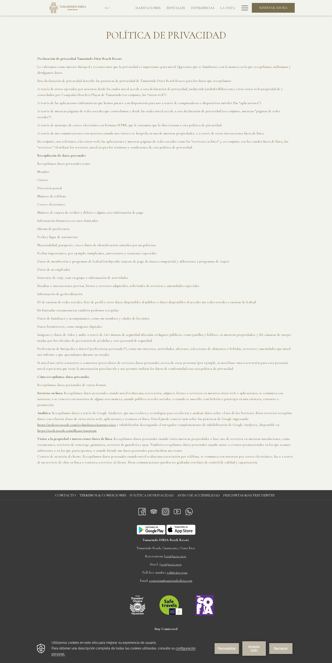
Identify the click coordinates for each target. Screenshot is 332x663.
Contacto (65, 495)
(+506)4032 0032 (175, 556)
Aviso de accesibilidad (198, 495)
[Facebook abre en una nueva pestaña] (142, 510)
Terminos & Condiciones (102, 495)
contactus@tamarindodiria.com (170, 581)
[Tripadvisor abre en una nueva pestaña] (153, 510)
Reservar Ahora (273, 8)
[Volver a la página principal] (67, 8)
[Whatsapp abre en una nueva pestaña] (189, 510)
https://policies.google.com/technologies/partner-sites (76, 424)
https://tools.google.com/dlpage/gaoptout (67, 430)
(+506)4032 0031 (171, 564)
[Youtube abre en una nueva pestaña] (177, 510)
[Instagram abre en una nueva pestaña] (165, 510)
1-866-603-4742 (177, 572)
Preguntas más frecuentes (249, 495)
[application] (166, 648)
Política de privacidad (152, 495)
